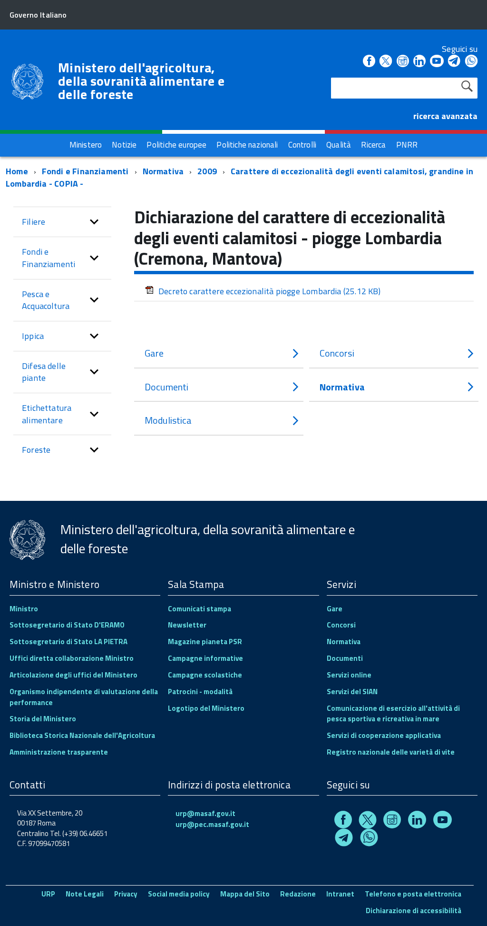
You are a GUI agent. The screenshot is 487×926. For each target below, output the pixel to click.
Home (17, 171)
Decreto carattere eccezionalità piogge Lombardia (269, 291)
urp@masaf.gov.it (205, 813)
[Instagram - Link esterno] (403, 61)
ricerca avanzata (445, 116)
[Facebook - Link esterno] (369, 61)
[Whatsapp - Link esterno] (471, 61)
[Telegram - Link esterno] (454, 61)
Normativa (163, 171)
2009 (207, 171)
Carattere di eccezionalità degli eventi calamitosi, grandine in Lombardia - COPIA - (239, 177)
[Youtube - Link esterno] (436, 61)
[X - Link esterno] (386, 61)
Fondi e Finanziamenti (85, 171)
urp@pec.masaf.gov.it (212, 824)
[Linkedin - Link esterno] (419, 61)
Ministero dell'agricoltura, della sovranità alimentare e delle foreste (141, 81)
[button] (94, 222)
